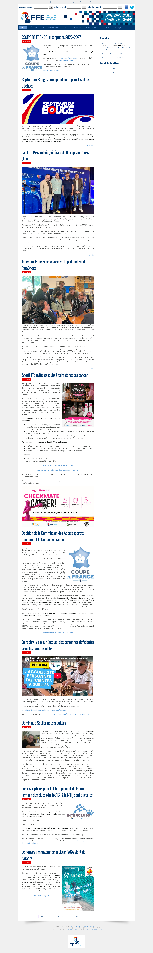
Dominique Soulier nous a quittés (44, 723)
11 (53, 917)
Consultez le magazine (41, 895)
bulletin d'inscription (69, 58)
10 (51, 917)
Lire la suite (90, 146)
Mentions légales (76, 926)
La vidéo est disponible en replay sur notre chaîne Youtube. (44, 710)
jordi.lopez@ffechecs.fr (67, 60)
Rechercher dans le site (94, 7)
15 (62, 917)
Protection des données (90, 926)
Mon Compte (71, 2)
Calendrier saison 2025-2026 (112, 43)
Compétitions (53, 27)
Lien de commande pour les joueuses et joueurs (58, 470)
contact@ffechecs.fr (72, 929)
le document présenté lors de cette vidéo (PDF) (72, 714)
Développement (91, 27)
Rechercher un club (60, 7)
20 (73, 917)
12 (55, 917)
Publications (57, 2)
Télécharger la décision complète (58, 632)
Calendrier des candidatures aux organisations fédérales (115, 48)
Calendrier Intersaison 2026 (112, 54)
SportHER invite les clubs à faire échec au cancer (55, 375)
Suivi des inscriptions (51, 70)
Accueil (23, 27)
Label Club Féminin (109, 72)
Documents (78, 27)
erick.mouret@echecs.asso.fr (96, 929)
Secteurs (66, 27)
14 (60, 917)
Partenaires (106, 27)
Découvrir (34, 27)
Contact (46, 2)
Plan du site (34, 2)
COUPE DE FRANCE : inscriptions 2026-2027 (51, 37)
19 (71, 917)
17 (67, 917)
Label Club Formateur (110, 68)
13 (58, 917)
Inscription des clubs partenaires (58, 465)
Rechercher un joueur (26, 7)
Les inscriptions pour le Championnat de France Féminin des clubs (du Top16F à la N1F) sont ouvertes (57, 791)
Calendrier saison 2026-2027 (112, 58)
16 (64, 917)
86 (77, 917)
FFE (43, 27)
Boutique (118, 27)
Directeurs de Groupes (103, 2)
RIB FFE (56, 830)
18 (69, 917)
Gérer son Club (85, 2)
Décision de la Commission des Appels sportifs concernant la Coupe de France (53, 536)
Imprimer (120, 2)
